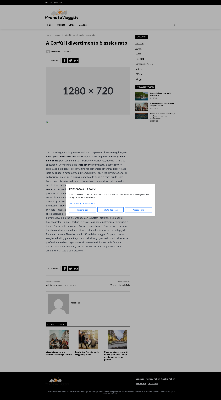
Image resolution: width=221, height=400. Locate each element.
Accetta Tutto (138, 210)
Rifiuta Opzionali (110, 210)
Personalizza (82, 210)
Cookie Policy (75, 203)
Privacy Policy (89, 203)
